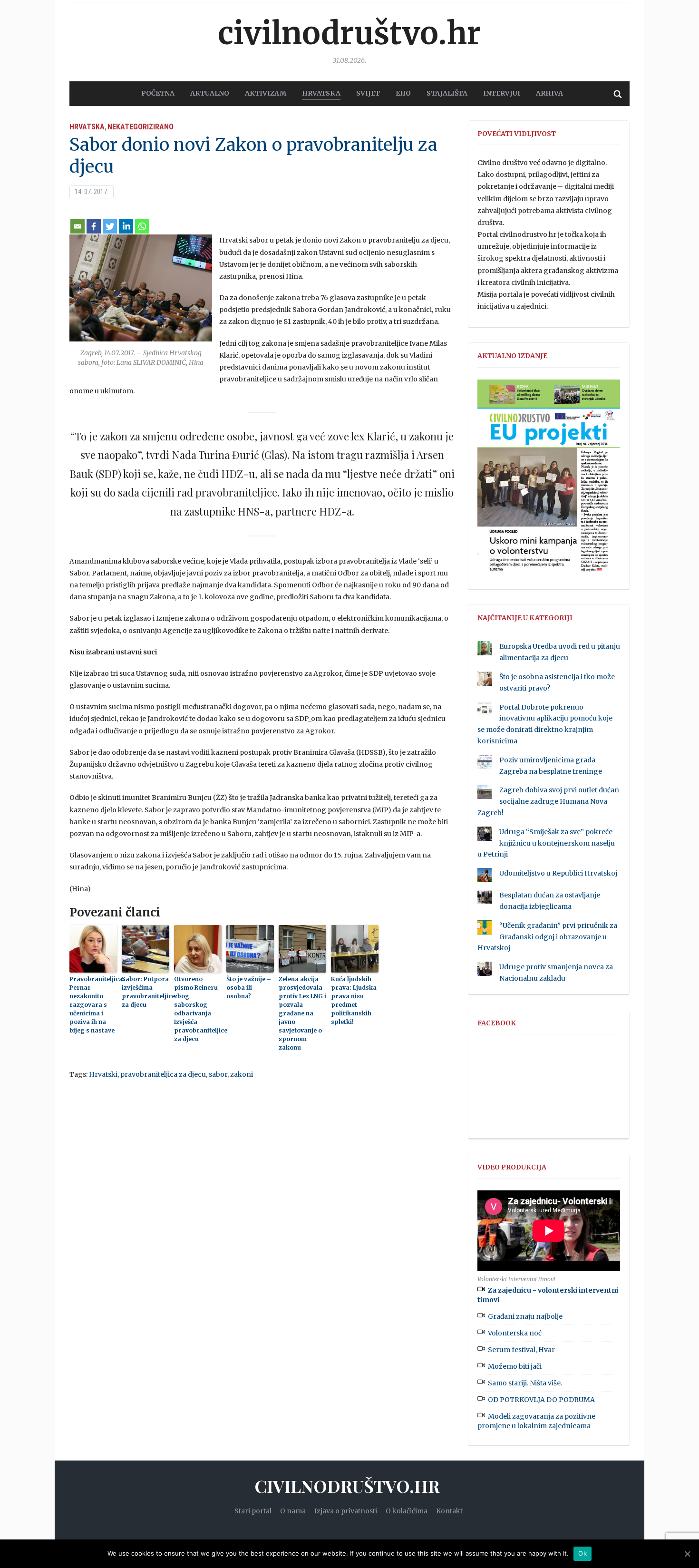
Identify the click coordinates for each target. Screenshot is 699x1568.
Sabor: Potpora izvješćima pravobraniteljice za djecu (145, 991)
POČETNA (158, 93)
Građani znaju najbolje (525, 1316)
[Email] (77, 226)
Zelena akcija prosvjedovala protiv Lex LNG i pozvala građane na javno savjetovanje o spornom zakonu (302, 1013)
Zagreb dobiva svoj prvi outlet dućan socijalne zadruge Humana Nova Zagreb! (548, 801)
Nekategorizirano (140, 126)
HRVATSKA (321, 93)
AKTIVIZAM (265, 93)
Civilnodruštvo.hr (349, 33)
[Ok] (687, 1553)
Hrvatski (103, 1074)
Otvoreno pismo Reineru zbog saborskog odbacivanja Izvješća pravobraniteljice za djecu (198, 1008)
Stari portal (253, 1511)
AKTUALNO (209, 93)
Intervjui (501, 93)
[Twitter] (110, 226)
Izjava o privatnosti (345, 1511)
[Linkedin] (126, 226)
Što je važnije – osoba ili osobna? (248, 987)
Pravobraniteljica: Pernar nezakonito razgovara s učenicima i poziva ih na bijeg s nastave (93, 1004)
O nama (293, 1511)
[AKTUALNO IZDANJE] (548, 480)
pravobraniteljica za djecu (163, 1074)
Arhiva (549, 93)
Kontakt (449, 1511)
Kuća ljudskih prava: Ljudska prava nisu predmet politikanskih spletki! (354, 1000)
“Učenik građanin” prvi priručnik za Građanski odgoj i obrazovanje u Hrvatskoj (547, 937)
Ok (582, 1553)
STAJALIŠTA (447, 93)
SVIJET (368, 93)
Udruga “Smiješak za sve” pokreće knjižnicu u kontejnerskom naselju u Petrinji (546, 843)
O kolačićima (406, 1511)
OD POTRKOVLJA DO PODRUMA (541, 1399)
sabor (218, 1074)
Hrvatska (87, 126)
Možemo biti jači (515, 1366)
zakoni (241, 1074)
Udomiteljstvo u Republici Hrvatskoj (558, 873)
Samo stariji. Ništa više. (525, 1383)
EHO (403, 93)
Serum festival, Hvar (521, 1349)
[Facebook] (94, 226)
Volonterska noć (515, 1333)
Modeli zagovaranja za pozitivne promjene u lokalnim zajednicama (536, 1421)
